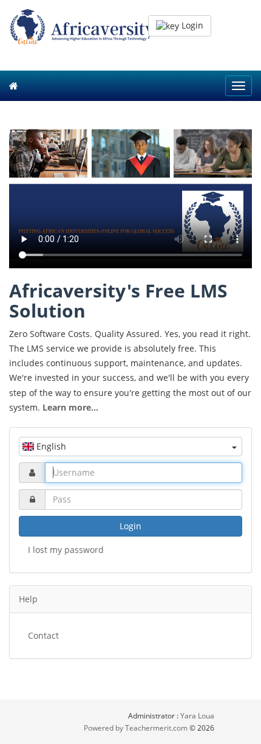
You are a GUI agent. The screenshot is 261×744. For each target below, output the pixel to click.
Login (191, 25)
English (50, 446)
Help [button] (28, 599)
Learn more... (70, 407)
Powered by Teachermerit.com (136, 728)
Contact (43, 635)
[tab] (130, 599)
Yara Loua (197, 716)
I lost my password (66, 549)
